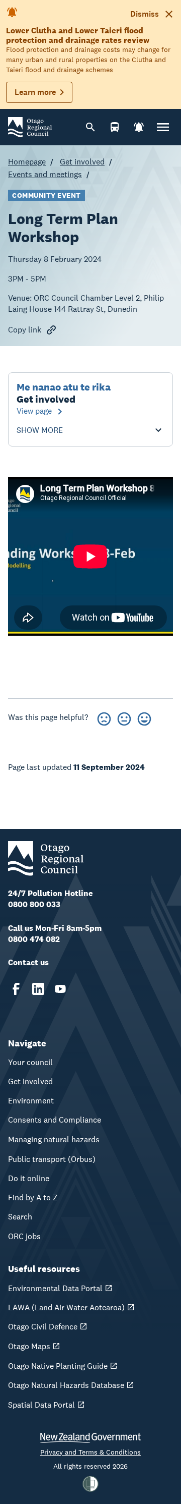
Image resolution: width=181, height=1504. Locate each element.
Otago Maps (29, 1346)
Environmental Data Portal (55, 1288)
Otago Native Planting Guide (58, 1366)
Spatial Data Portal (41, 1405)
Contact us (28, 962)
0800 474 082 (34, 939)
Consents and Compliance (54, 1120)
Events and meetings (45, 174)
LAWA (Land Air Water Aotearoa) (66, 1307)
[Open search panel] (90, 127)
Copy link (24, 329)
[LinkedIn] (38, 989)
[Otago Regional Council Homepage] (30, 126)
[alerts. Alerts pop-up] (139, 127)
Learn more (35, 92)
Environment (31, 1100)
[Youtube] (60, 989)
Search (20, 1216)
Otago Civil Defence (42, 1326)
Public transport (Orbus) (52, 1159)
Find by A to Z (33, 1197)
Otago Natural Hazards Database (66, 1385)
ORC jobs (24, 1236)
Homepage (27, 161)
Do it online (28, 1178)
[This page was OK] (124, 717)
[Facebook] (16, 989)
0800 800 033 (34, 904)
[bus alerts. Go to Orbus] (115, 127)
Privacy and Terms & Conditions (90, 1452)
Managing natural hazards (54, 1139)
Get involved (82, 161)
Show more (40, 430)
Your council (30, 1062)
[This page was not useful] (104, 717)
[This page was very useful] (144, 717)
